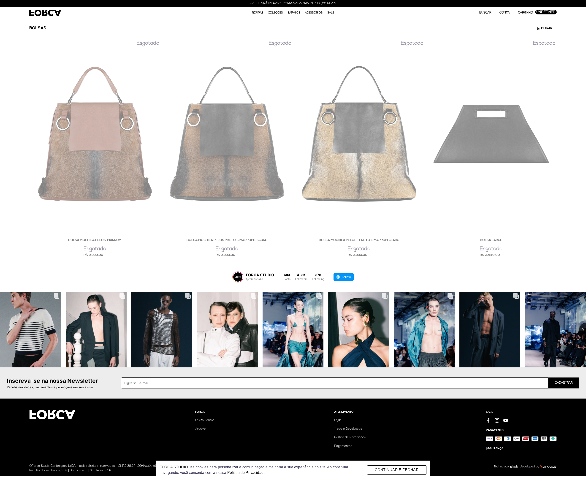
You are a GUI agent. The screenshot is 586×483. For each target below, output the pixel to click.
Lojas (337, 420)
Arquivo (200, 428)
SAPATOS (294, 12)
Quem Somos (204, 420)
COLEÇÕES (275, 12)
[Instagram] (497, 420)
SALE (330, 12)
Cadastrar (563, 382)
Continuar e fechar (397, 470)
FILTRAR (546, 28)
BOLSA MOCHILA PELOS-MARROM (95, 240)
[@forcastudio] (237, 277)
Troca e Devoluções (348, 428)
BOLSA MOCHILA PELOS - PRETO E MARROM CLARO (359, 240)
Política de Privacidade (350, 437)
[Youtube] (505, 420)
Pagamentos (343, 446)
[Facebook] (488, 420)
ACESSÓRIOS (314, 12)
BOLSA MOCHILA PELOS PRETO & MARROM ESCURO (227, 240)
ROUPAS (257, 12)
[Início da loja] (45, 13)
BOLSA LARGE (491, 240)
